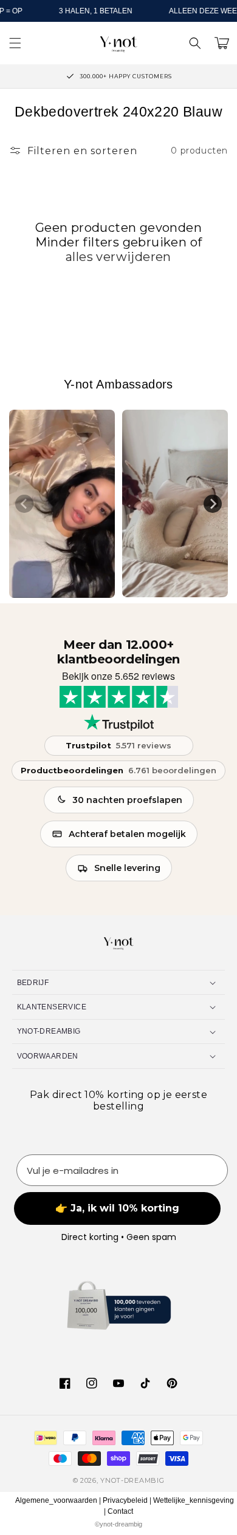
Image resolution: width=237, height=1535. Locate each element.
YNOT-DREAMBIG (132, 1480)
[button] (195, 43)
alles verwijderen (118, 256)
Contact (120, 1511)
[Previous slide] (24, 504)
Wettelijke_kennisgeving (193, 1500)
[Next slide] (213, 504)
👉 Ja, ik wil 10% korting (117, 1208)
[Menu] (15, 43)
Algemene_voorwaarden (56, 1500)
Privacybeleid (125, 1500)
